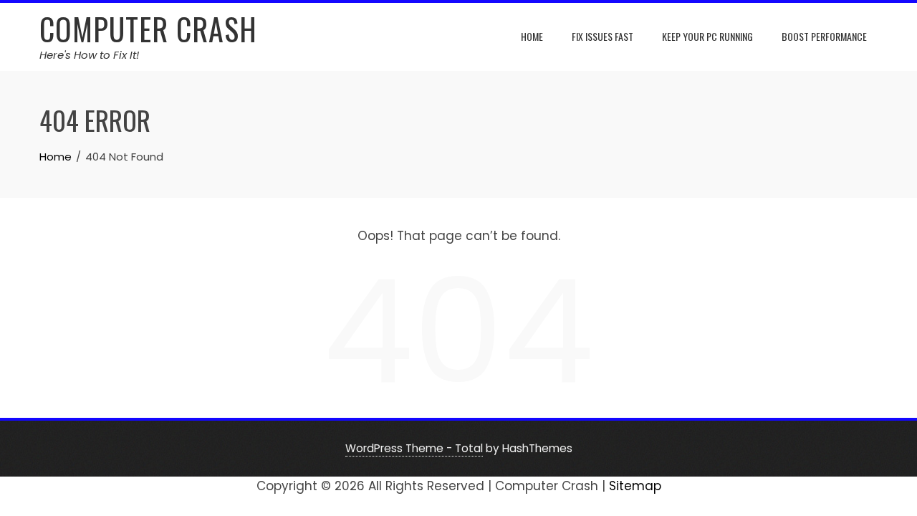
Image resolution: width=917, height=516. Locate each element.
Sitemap (635, 485)
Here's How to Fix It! (89, 54)
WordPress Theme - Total (414, 448)
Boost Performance (824, 36)
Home (532, 36)
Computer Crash (148, 28)
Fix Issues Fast (602, 36)
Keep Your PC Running (707, 36)
